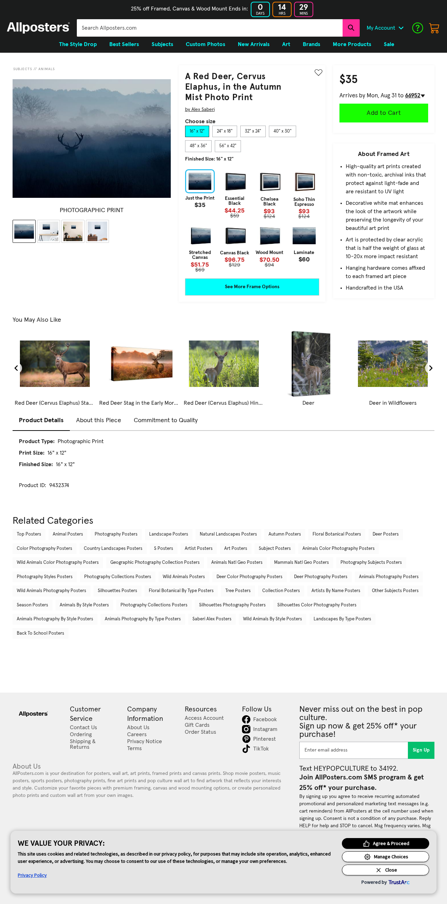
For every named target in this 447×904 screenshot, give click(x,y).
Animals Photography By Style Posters (55, 619)
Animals (46, 69)
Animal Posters (68, 534)
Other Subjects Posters (395, 591)
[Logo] (38, 28)
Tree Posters (238, 591)
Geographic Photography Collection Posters (155, 562)
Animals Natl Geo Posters (237, 562)
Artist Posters (199, 548)
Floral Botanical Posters (337, 534)
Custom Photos (205, 44)
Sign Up (421, 750)
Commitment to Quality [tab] (166, 420)
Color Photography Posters (44, 548)
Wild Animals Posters (184, 577)
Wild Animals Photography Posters (51, 591)
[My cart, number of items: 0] (434, 27)
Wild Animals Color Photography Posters (58, 562)
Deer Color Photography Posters (250, 577)
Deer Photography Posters (320, 577)
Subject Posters (275, 548)
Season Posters (32, 605)
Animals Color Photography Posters (338, 548)
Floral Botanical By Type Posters (181, 591)
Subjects (22, 69)
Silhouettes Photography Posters (232, 605)
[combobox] (210, 28)
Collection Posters (281, 591)
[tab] (197, 131)
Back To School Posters (40, 633)
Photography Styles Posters (45, 577)
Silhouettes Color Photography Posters (317, 605)
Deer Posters (386, 534)
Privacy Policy (32, 875)
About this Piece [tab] (98, 420)
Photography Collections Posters (117, 577)
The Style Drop (78, 44)
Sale (389, 44)
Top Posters (29, 534)
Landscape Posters (168, 534)
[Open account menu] (400, 28)
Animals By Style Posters (84, 605)
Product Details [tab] (41, 420)
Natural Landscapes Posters (228, 534)
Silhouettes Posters (117, 591)
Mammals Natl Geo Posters (301, 562)
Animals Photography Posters (389, 577)
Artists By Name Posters (336, 591)
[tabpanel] (252, 220)
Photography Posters (116, 534)
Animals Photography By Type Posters (143, 619)
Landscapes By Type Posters (342, 619)
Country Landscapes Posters (113, 548)
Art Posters (235, 548)
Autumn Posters (285, 534)
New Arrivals (254, 44)
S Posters (163, 548)
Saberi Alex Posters (212, 619)
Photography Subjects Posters (371, 562)
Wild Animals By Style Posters (272, 619)
